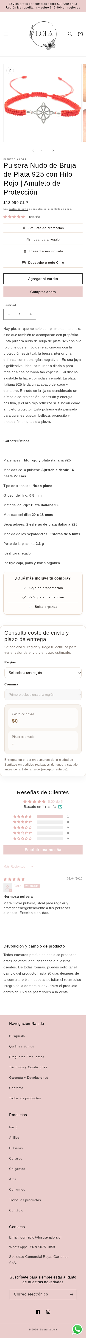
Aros (12, 1179)
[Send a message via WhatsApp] (77, 1329)
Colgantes (17, 1169)
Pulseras (16, 1148)
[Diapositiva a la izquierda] (33, 151)
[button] (6, 34)
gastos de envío (18, 209)
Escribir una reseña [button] (43, 850)
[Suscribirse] (72, 1294)
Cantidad (9, 305)
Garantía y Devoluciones (28, 1077)
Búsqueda (17, 1036)
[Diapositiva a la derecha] (53, 151)
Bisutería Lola (48, 1329)
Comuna (11, 684)
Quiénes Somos (21, 1046)
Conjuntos (17, 1189)
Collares (15, 1158)
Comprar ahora (43, 292)
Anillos (14, 1137)
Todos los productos (25, 1098)
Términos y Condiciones (28, 1067)
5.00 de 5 (55, 801)
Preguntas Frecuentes (26, 1057)
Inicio (13, 1127)
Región (10, 662)
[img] (14, 879)
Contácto (16, 1088)
